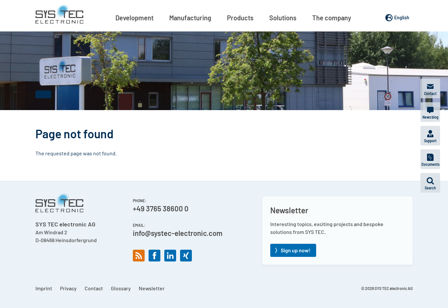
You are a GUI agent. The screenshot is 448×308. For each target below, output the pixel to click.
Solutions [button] (282, 18)
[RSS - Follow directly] (139, 255)
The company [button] (331, 18)
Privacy (68, 288)
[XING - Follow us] (186, 255)
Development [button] (134, 18)
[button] (430, 183)
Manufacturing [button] (190, 18)
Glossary (121, 288)
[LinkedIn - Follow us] (170, 255)
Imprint (43, 288)
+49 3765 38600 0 (161, 208)
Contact (94, 288)
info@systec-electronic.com (177, 233)
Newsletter (152, 288)
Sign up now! (295, 250)
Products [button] (240, 18)
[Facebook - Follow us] (154, 255)
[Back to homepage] (59, 14)
